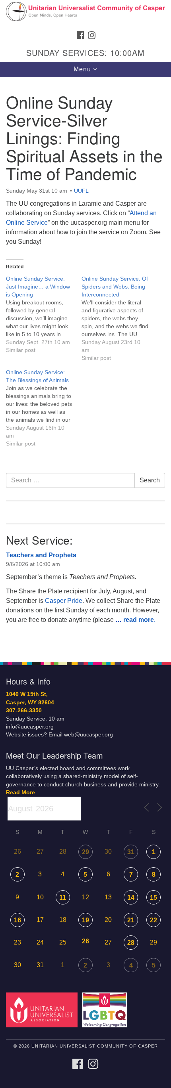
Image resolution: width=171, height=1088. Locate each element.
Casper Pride (63, 600)
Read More (20, 792)
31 (130, 852)
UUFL (81, 190)
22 (153, 920)
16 (17, 920)
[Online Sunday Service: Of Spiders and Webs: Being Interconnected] (119, 318)
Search (150, 480)
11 (62, 897)
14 (130, 897)
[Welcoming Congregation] (106, 1009)
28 (130, 942)
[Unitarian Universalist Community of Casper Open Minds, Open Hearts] (85, 13)
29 (85, 852)
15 (153, 897)
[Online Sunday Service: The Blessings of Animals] (44, 407)
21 (130, 920)
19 (85, 920)
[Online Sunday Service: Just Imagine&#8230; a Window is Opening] (44, 314)
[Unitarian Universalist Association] (43, 1009)
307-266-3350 (24, 710)
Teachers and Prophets (41, 555)
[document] (85, 365)
